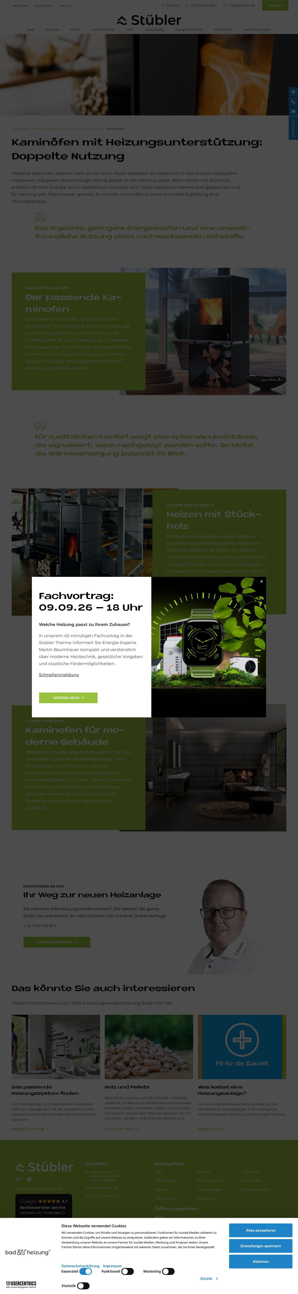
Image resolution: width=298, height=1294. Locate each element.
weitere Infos (66, 698)
